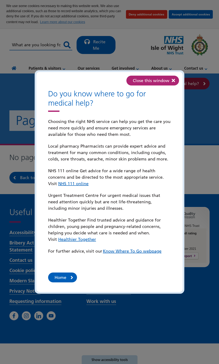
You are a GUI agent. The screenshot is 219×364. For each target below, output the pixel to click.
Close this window (151, 80)
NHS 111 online (73, 183)
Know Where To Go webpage (132, 251)
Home (60, 277)
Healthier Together (77, 239)
